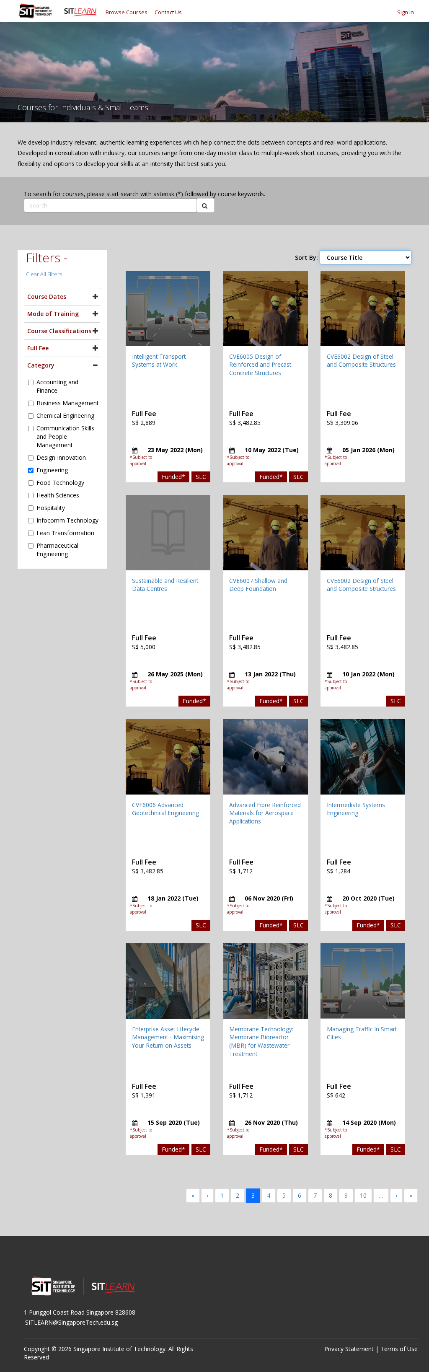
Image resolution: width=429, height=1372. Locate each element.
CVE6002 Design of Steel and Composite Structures (361, 360)
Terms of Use (399, 1349)
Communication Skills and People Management (65, 436)
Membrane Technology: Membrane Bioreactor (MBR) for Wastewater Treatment (261, 1041)
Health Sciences (57, 495)
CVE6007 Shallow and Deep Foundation (258, 585)
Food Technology (60, 483)
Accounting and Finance (57, 386)
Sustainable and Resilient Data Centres (165, 585)
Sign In (405, 12)
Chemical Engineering (65, 415)
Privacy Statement (349, 1349)
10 (363, 1195)
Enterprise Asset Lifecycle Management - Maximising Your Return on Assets (168, 1037)
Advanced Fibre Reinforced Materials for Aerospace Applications (265, 813)
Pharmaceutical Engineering (57, 549)
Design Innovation (61, 457)
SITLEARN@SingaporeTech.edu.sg (71, 1322)
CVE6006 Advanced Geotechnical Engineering (165, 809)
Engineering (52, 470)
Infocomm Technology (67, 520)
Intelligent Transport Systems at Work (159, 360)
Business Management (67, 403)
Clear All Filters (44, 274)
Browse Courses (126, 12)
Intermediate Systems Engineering (356, 809)
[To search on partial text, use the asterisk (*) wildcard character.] (205, 205)
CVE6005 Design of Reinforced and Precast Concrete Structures (260, 364)
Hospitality (50, 508)
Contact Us (168, 12)
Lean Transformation (65, 533)
